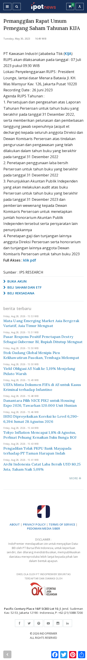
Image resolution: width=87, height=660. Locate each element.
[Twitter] (29, 623)
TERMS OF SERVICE (62, 524)
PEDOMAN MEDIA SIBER (43, 528)
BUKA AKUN (16, 281)
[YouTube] (48, 623)
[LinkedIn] (67, 623)
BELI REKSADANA (20, 293)
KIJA (68, 53)
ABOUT (15, 524)
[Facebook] (19, 623)
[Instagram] (58, 623)
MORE (74, 478)
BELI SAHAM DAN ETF (24, 287)
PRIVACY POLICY (34, 524)
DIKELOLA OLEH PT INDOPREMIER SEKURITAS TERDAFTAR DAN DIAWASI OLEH (43, 576)
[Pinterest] (38, 623)
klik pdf (29, 260)
